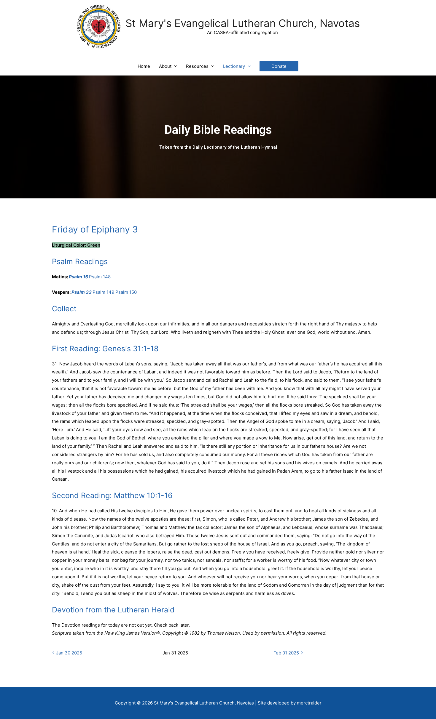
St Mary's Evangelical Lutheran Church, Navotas (242, 23)
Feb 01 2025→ (288, 653)
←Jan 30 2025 (67, 653)
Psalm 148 (100, 277)
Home (144, 66)
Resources (197, 66)
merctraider (309, 703)
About (165, 66)
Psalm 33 (81, 292)
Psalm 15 (78, 277)
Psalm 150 (126, 292)
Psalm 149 (103, 292)
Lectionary (234, 66)
